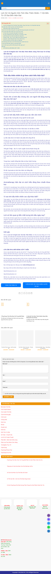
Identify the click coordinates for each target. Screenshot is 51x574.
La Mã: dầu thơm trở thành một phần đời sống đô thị (13, 35)
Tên (4, 375)
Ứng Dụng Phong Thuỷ (6, 450)
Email (4, 381)
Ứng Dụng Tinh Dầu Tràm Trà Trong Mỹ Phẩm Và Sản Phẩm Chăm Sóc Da (24, 460)
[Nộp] (47, 8)
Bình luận (5, 363)
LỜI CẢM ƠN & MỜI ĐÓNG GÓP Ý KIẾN (11, 48)
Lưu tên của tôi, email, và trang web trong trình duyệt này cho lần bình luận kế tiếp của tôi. (25, 393)
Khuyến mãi (4, 427)
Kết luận (3, 46)
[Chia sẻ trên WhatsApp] (19, 293)
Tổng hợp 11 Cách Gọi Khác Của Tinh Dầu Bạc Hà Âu (20, 466)
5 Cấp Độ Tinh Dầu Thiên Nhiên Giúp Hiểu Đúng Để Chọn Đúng (37, 317)
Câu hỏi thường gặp (6, 414)
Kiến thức (3, 429)
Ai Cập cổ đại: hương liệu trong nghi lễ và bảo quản (13, 33)
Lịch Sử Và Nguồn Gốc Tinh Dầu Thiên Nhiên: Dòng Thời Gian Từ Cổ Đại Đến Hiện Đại (21, 25)
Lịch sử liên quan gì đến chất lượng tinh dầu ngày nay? (13, 45)
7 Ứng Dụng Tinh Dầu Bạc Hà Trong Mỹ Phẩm (12, 316)
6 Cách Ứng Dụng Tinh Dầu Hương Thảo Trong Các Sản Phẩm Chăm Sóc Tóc (25, 485)
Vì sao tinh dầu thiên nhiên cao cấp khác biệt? (11, 43)
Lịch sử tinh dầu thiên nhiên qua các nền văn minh (12, 31)
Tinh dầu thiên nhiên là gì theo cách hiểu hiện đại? (12, 26)
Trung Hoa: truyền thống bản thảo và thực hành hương (13, 38)
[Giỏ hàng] (49, 3)
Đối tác (2, 424)
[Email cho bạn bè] (27, 293)
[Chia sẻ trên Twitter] (24, 293)
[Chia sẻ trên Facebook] (22, 293)
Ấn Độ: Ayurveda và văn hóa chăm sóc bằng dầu (12, 40)
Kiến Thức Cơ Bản (5, 432)
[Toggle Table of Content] (47, 23)
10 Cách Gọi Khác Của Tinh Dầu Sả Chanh (17, 472)
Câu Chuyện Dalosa (6, 409)
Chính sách (3, 417)
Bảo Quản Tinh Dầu (5, 406)
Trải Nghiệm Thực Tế (6, 445)
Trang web (5, 387)
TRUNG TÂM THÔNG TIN (11, 285)
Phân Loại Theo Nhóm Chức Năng (9, 442)
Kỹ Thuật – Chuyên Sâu (6, 434)
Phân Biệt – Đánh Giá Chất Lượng (9, 439)
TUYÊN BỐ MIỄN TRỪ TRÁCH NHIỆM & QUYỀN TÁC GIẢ (36, 285)
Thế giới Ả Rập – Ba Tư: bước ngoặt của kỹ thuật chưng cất (15, 37)
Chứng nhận (4, 419)
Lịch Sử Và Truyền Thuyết (7, 437)
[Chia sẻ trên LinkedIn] (31, 293)
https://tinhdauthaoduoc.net (10, 274)
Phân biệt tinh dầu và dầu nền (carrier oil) (11, 28)
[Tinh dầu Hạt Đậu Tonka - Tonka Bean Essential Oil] (43, 338)
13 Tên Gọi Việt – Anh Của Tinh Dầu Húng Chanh (18, 478)
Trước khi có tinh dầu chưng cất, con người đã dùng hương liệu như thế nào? (18, 29)
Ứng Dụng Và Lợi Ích (6, 452)
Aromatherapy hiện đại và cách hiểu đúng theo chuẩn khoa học (15, 41)
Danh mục (3, 422)
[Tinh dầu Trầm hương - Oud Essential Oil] (8, 338)
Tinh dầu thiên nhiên (8, 56)
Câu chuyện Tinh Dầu (6, 412)
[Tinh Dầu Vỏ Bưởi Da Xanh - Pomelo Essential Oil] (25, 338)
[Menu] (2, 3)
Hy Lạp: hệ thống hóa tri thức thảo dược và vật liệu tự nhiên (15, 34)
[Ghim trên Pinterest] (29, 293)
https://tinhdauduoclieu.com (10, 271)
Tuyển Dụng (4, 447)
